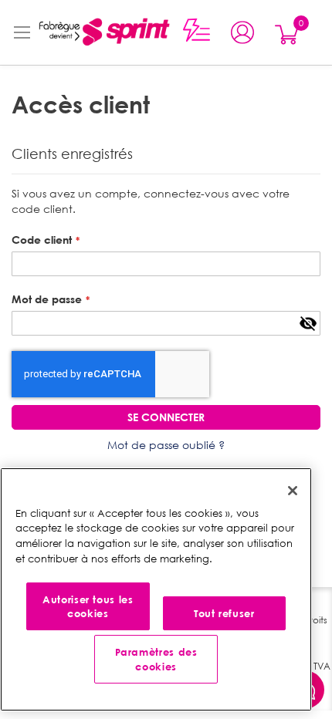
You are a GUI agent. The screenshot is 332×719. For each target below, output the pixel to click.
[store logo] (103, 32)
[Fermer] (293, 491)
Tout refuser (224, 613)
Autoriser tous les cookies (88, 606)
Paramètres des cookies (156, 659)
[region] (156, 589)
